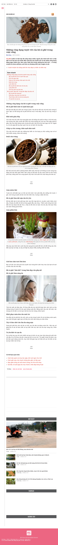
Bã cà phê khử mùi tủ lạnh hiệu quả (18, 76)
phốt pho (14, 241)
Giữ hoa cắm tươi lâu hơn (16, 89)
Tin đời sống (18, 472)
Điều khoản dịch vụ (15, 539)
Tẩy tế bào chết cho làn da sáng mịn (19, 97)
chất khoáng (29, 241)
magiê (44, 240)
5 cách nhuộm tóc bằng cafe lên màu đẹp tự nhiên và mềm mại (27, 67)
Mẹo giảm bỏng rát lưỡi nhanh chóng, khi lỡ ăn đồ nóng (24, 362)
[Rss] (51, 4)
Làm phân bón (13, 87)
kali (48, 240)
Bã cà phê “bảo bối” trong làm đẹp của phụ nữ (20, 91)
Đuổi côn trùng (13, 82)
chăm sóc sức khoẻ (17, 369)
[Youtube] (55, 4)
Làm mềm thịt (12, 84)
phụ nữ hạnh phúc (27, 369)
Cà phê (8, 58)
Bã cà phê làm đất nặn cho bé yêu (18, 86)
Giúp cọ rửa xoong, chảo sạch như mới (19, 80)
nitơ (41, 240)
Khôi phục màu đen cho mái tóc (17, 95)
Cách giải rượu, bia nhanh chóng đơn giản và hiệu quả (24, 360)
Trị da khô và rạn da (14, 99)
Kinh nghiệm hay (10, 14)
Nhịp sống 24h (10, 4)
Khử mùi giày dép (13, 78)
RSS (8, 539)
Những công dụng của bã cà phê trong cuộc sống (21, 74)
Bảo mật (22, 539)
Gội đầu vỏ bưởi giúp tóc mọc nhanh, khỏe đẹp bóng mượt (25, 364)
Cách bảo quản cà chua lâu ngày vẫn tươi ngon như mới (25, 358)
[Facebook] (53, 4)
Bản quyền (27, 539)
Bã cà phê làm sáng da (15, 93)
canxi (10, 241)
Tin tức (15, 4)
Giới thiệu (4, 4)
